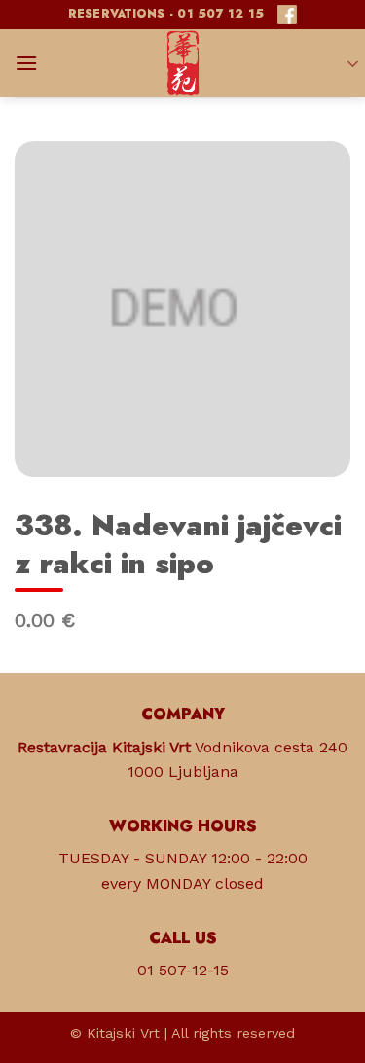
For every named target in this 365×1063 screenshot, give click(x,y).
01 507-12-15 (183, 970)
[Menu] (26, 63)
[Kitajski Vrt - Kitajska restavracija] (183, 63)
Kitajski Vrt (123, 1033)
